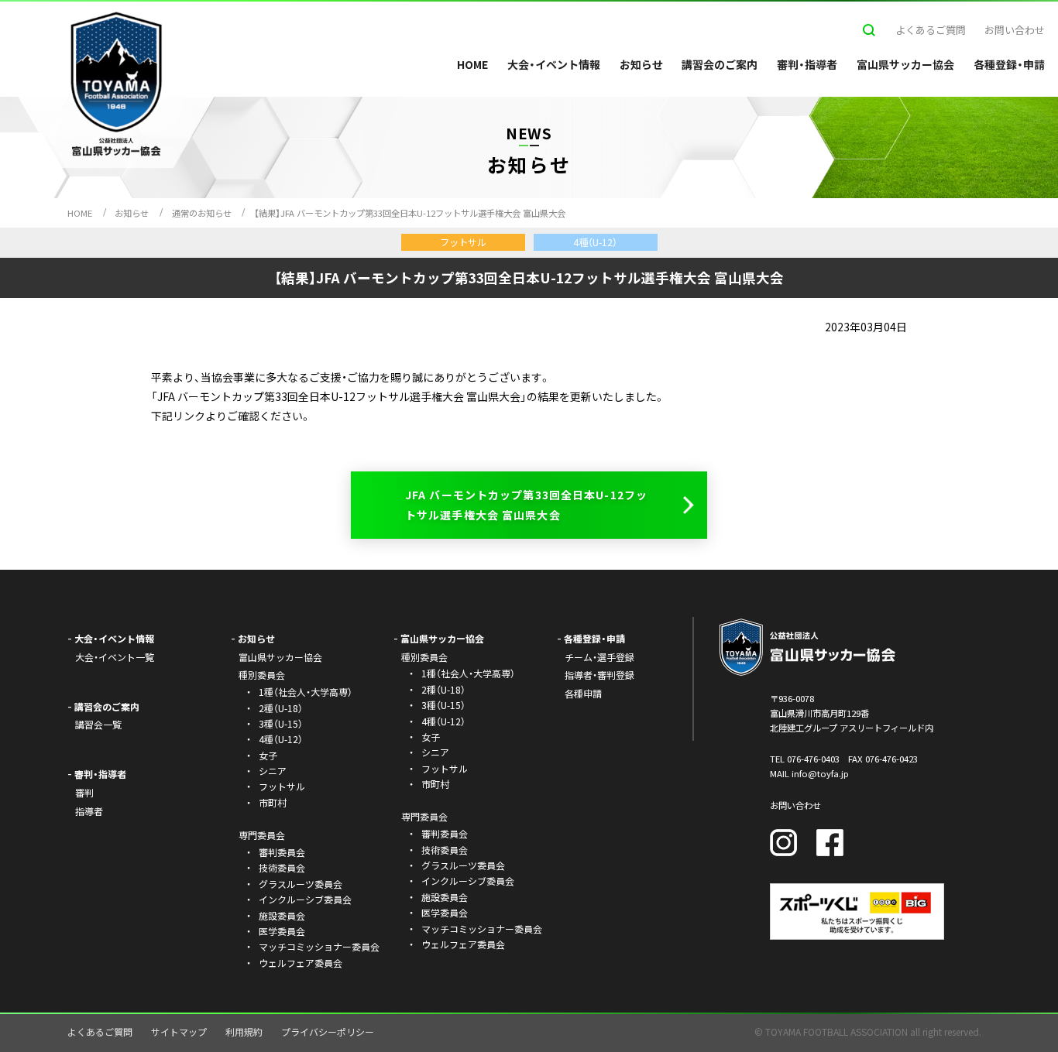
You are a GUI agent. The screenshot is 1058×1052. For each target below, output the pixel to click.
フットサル (282, 786)
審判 (84, 792)
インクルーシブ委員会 (305, 899)
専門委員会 (424, 816)
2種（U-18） (281, 707)
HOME (472, 64)
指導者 (89, 810)
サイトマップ (179, 1031)
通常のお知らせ (202, 213)
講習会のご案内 (719, 64)
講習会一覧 (98, 724)
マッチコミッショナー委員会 (319, 946)
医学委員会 (282, 930)
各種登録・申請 (1009, 64)
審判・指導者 (807, 64)
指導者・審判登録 (599, 674)
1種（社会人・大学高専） (305, 691)
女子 (268, 755)
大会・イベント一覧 (114, 656)
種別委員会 (424, 656)
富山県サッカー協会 (905, 64)
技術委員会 (282, 867)
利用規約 (244, 1031)
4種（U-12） (281, 738)
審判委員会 (282, 851)
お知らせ (641, 64)
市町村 (273, 802)
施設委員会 (282, 915)
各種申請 (583, 693)
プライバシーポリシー (327, 1031)
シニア (273, 770)
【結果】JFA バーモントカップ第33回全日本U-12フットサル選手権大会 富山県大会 (409, 213)
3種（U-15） (281, 723)
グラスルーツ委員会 (300, 883)
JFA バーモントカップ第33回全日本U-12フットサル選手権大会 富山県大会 (526, 504)
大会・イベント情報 (553, 64)
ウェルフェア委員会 (300, 962)
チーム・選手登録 (599, 656)
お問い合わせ (1014, 29)
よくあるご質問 (930, 29)
